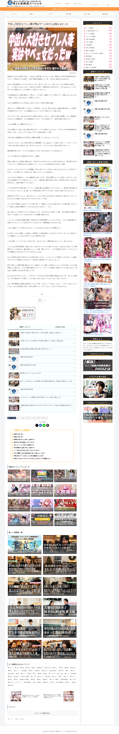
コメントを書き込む (42, 713)
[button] (108, 5)
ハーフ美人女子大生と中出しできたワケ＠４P (26, 450)
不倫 (26, 418)
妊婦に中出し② (18, 434)
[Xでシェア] (36, 425)
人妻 (36, 418)
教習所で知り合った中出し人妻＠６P (24, 439)
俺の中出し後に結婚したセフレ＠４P (24, 442)
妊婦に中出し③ (18, 436)
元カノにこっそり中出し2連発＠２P (24, 445)
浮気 (46, 418)
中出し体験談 (12, 418)
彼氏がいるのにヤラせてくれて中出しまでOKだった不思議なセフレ (32, 458)
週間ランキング (25, 327)
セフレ (20, 418)
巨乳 (41, 418)
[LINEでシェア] (44, 425)
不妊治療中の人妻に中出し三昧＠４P (24, 447)
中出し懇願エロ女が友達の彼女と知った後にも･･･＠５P (29, 453)
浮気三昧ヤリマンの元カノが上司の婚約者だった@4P (28, 456)
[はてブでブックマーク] (40, 425)
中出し (31, 418)
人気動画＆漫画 (60, 327)
